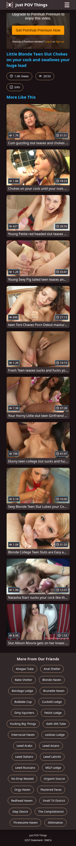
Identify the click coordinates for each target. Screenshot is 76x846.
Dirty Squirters (24, 713)
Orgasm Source (54, 779)
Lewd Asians (51, 746)
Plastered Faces (51, 789)
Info (17, 87)
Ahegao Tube (25, 669)
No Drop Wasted (22, 779)
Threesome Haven (25, 822)
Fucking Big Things (23, 724)
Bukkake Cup (23, 702)
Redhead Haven (22, 800)
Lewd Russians (25, 768)
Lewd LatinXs (52, 757)
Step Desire (20, 811)
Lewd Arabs (24, 746)
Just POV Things (31, 5)
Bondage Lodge (22, 691)
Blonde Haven (51, 680)
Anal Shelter (52, 669)
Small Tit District (54, 800)
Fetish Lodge (53, 713)
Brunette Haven (53, 691)
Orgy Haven (22, 789)
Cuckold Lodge (52, 702)
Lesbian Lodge (55, 735)
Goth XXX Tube (56, 724)
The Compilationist (51, 811)
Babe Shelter (23, 680)
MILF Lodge (53, 768)
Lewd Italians (24, 757)
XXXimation (55, 822)
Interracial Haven (23, 735)
